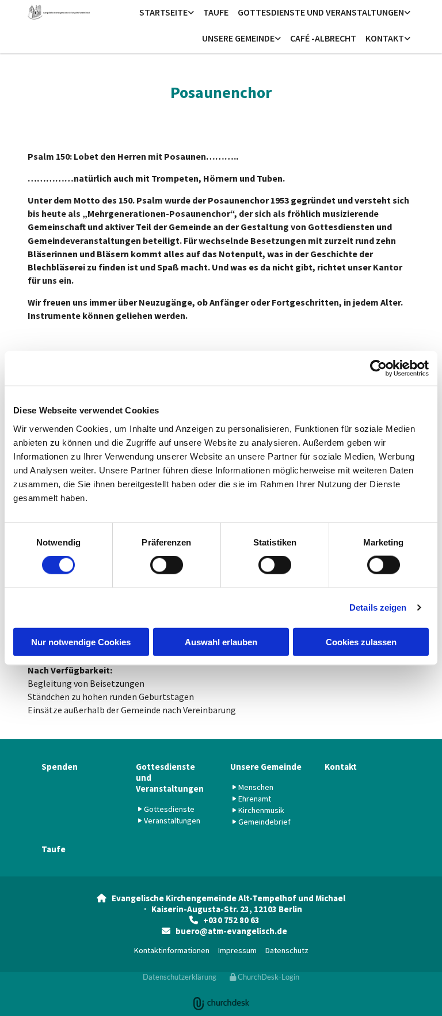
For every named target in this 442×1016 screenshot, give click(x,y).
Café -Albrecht (323, 38)
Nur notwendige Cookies (81, 641)
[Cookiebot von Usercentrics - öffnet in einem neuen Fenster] (378, 368)
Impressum (237, 950)
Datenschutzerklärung (179, 976)
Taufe (215, 12)
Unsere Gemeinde (238, 38)
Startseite (163, 12)
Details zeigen (377, 607)
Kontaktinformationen (171, 950)
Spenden (59, 766)
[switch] (166, 565)
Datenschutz (286, 950)
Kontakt (384, 38)
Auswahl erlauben (221, 641)
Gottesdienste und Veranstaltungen (321, 12)
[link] (167, 13)
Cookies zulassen (361, 641)
